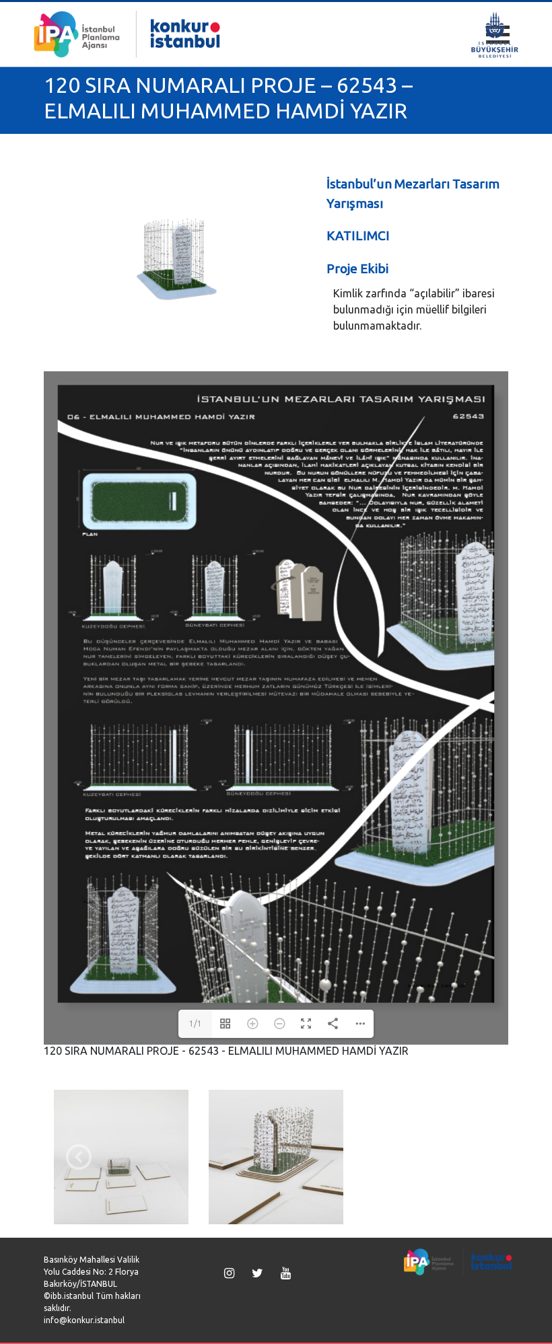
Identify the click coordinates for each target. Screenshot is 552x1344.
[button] (79, 1157)
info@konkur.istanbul (84, 1320)
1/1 (195, 1023)
